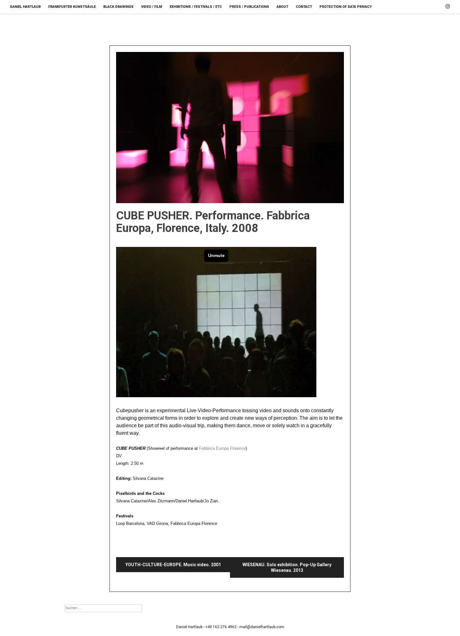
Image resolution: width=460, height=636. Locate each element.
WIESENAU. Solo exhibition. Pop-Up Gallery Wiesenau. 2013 (287, 567)
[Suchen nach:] (103, 608)
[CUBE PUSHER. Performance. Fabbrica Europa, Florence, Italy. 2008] (230, 127)
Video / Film (151, 7)
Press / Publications (249, 7)
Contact (304, 7)
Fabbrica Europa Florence (222, 448)
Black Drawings (118, 7)
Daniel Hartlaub (25, 7)
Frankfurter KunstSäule (72, 7)
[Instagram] (448, 4)
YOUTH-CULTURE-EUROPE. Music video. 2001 (173, 564)
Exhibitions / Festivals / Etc (196, 7)
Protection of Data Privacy (345, 7)
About (282, 7)
